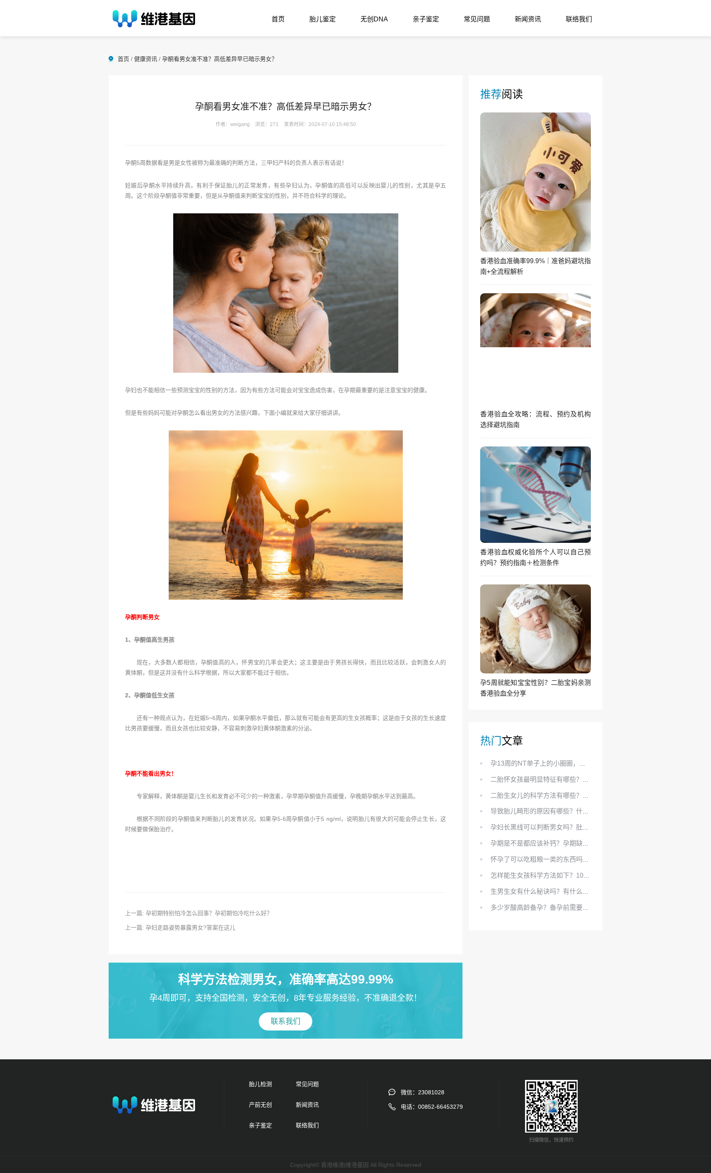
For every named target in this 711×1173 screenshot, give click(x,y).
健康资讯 (145, 59)
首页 (278, 19)
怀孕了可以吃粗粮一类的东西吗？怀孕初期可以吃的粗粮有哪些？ (585, 859)
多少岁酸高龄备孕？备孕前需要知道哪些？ (553, 907)
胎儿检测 (260, 1084)
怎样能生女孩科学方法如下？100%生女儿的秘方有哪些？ (574, 875)
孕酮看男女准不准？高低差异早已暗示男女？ (219, 59)
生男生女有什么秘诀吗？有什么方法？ (546, 891)
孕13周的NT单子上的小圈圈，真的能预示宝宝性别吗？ (571, 763)
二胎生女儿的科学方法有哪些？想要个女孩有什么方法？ (572, 795)
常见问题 (477, 19)
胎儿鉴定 (322, 19)
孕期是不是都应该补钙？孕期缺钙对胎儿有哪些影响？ (569, 843)
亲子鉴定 (426, 19)
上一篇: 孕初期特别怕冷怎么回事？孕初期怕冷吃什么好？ (198, 913)
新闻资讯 (528, 19)
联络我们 (579, 19)
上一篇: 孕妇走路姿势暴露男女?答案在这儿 (180, 927)
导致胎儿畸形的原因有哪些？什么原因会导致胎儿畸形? (571, 811)
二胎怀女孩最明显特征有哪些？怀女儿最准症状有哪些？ (572, 779)
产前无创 (260, 1104)
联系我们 (285, 1021)
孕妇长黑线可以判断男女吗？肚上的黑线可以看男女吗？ (572, 827)
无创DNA (374, 19)
